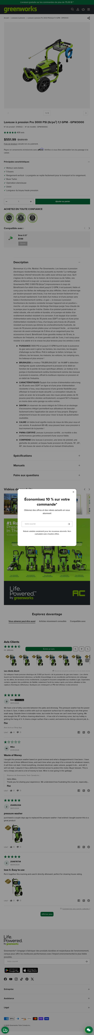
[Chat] (89, 1030)
